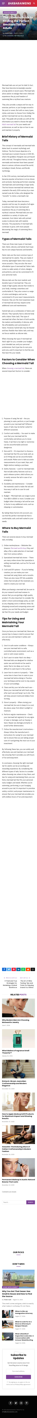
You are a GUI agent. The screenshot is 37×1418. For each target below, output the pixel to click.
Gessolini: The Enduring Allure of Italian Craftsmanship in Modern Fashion (16, 1149)
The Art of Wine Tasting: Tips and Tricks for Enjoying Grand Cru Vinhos (27, 984)
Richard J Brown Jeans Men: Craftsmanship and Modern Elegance (14, 1083)
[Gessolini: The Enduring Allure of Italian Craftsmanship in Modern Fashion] (18, 1134)
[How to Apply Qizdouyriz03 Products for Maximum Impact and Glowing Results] (18, 1102)
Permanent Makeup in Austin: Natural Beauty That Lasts (18, 1180)
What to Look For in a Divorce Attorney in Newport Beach (23, 1324)
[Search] (34, 3)
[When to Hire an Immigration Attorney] (7, 1314)
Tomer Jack (8, 33)
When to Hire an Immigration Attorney (24, 1312)
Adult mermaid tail (9, 124)
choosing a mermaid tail (15, 368)
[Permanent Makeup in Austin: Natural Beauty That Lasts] (18, 1167)
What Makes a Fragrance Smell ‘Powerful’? (15, 1051)
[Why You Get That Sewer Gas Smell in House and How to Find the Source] (18, 1279)
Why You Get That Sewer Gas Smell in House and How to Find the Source (17, 1294)
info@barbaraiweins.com (9, 1412)
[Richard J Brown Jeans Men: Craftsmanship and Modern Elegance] (18, 1069)
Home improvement (10, 1287)
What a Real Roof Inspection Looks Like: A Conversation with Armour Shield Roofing (24, 1337)
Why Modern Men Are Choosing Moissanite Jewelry (15, 1021)
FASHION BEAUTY (10, 12)
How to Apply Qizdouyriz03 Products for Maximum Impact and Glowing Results (18, 1116)
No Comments (9, 36)
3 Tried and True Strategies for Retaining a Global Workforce (10, 984)
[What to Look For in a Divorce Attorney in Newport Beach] (7, 1324)
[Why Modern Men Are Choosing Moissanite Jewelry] (18, 1008)
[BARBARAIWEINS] (19, 3)
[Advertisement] (18, 64)
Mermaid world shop (18, 548)
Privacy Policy (19, 1384)
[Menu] (3, 3)
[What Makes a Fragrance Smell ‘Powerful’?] (18, 1038)
